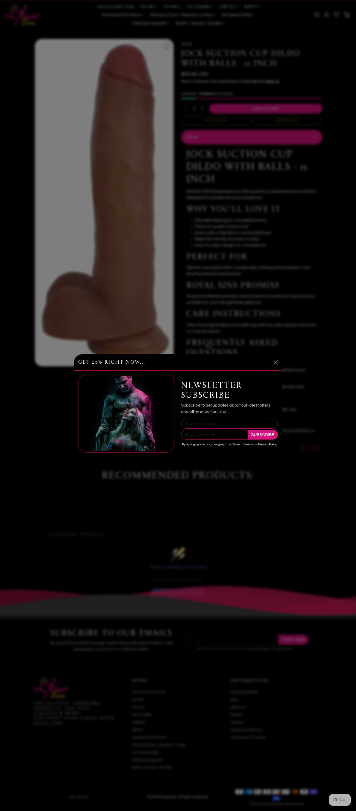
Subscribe (262, 435)
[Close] (276, 362)
